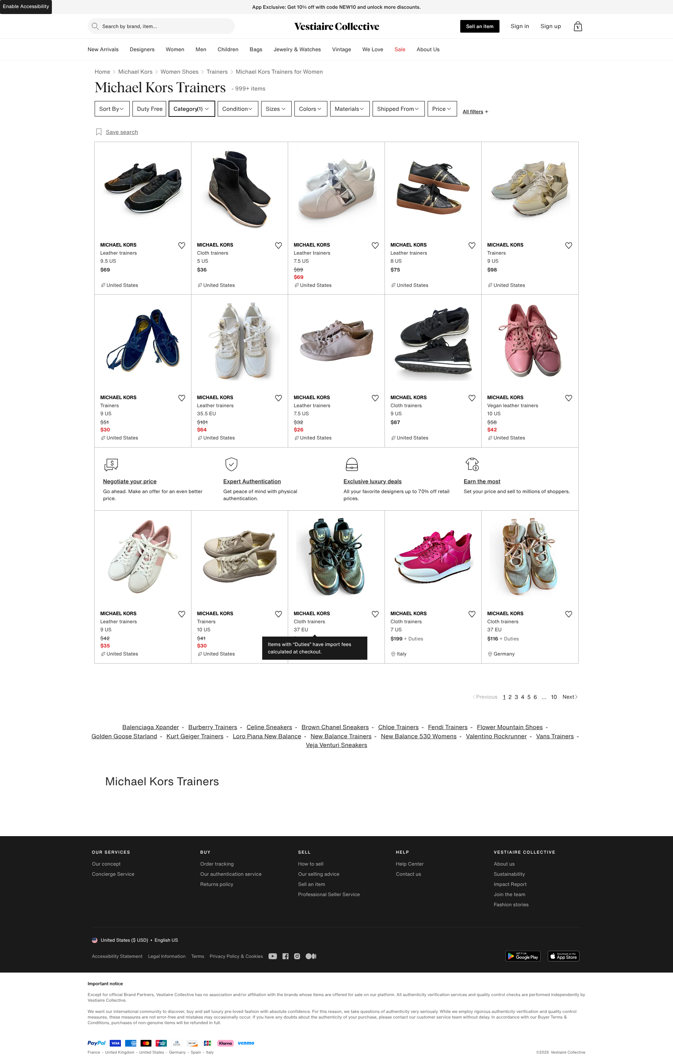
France (94, 1052)
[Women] (190, 49)
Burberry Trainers (212, 727)
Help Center (410, 864)
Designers (142, 49)
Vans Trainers (554, 736)
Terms (197, 956)
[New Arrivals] (124, 49)
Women (175, 49)
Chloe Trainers (398, 727)
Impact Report (510, 884)
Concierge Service (113, 874)
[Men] (212, 49)
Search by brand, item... (129, 26)
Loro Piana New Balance (267, 736)
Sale (400, 49)
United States (152, 1052)
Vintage (341, 49)
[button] (578, 26)
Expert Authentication (252, 481)
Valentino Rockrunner (496, 736)
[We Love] (389, 49)
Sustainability (509, 874)
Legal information (166, 956)
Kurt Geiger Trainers (194, 736)
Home (102, 71)
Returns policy (216, 884)
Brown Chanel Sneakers (335, 727)
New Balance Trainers (341, 736)
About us (504, 864)
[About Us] (445, 49)
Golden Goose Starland (124, 736)
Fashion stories (511, 904)
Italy (210, 1052)
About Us (428, 49)
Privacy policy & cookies (236, 956)
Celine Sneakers (269, 727)
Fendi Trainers (448, 727)
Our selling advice (318, 874)
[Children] (244, 49)
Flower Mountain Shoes (510, 727)
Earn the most (482, 481)
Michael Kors (135, 71)
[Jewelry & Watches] (326, 49)
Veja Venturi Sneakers (336, 745)
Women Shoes (179, 71)
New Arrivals (103, 49)
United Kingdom (120, 1052)
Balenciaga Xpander (150, 727)
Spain (196, 1052)
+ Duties (315, 638)
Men (201, 49)
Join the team (509, 894)
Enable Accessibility (26, 6)
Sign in (520, 26)
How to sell (310, 864)
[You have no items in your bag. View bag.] (578, 26)
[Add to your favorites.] (181, 245)
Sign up (551, 26)
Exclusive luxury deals (373, 481)
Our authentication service (230, 874)
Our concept (106, 864)
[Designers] (160, 49)
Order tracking (217, 864)
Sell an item (480, 26)
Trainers (216, 71)
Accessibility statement (117, 956)
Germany (177, 1052)
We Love (372, 49)
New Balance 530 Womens (419, 736)
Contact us (408, 874)
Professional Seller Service (329, 894)
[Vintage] (357, 49)
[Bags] (268, 49)
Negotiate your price (130, 481)
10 (554, 697)
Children (228, 49)
